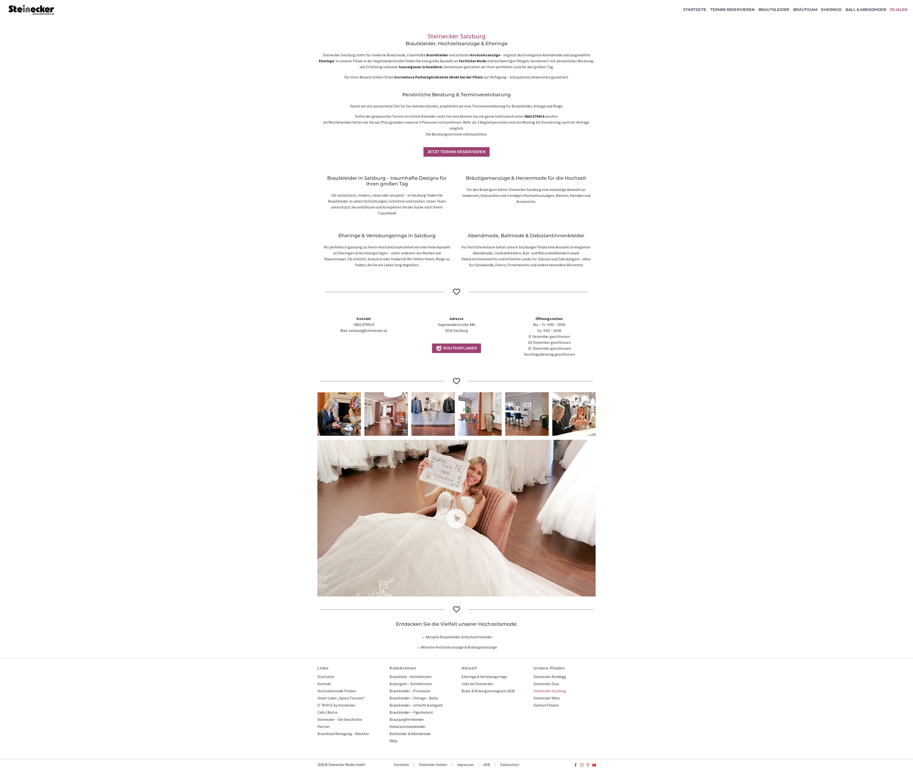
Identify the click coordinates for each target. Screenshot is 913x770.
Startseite (694, 10)
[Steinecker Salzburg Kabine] (339, 414)
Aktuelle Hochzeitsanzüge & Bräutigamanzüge (459, 647)
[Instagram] (582, 765)
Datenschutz (510, 765)
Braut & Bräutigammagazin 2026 (488, 690)
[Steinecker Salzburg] (480, 414)
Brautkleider (774, 10)
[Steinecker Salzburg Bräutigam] (433, 414)
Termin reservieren (732, 10)
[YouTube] (594, 765)
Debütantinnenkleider (407, 726)
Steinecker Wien (547, 698)
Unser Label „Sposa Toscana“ (341, 698)
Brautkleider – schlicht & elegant (416, 705)
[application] (456, 518)
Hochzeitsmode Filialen (336, 690)
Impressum (465, 765)
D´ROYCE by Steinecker (336, 705)
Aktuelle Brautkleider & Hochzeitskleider (459, 636)
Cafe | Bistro (327, 712)
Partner (323, 726)
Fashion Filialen (546, 705)
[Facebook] (576, 765)
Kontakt (324, 683)
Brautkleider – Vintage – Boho (413, 698)
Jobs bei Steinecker (477, 683)
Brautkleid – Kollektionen (410, 676)
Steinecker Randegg (550, 676)
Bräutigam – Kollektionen (410, 683)
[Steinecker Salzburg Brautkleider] (574, 414)
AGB (487, 765)
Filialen (899, 10)
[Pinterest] (588, 765)
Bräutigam (805, 10)
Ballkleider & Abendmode (410, 733)
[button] (456, 518)
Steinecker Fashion (433, 765)
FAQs (393, 740)
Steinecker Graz (546, 683)
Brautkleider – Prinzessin (409, 690)
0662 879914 (534, 116)
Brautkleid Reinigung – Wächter (343, 733)
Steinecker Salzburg (550, 690)
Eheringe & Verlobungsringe (484, 676)
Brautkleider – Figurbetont (411, 712)
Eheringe (831, 10)
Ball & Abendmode (866, 10)
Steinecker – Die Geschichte (339, 719)
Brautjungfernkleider (406, 719)
